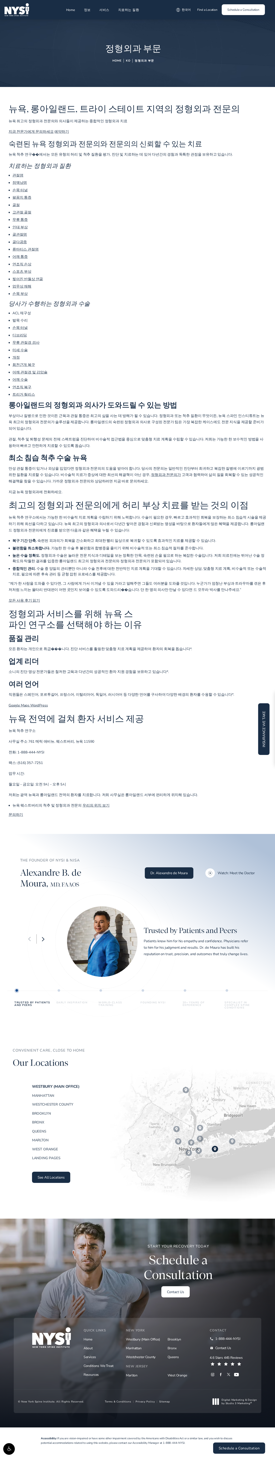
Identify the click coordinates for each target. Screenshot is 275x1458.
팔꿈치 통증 (21, 197)
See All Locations (51, 1177)
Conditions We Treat (98, 1365)
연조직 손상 (21, 264)
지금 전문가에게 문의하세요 (31, 131)
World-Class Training (110, 1004)
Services (90, 1357)
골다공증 (19, 242)
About (88, 1348)
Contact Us (175, 1291)
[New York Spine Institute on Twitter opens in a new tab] (228, 1374)
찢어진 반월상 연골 (27, 279)
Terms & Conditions (118, 1401)
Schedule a (178, 1263)
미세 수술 (20, 350)
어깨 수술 (20, 379)
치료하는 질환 (128, 10)
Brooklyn (41, 1113)
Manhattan (43, 1095)
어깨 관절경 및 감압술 (29, 372)
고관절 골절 (21, 212)
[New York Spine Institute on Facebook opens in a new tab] (220, 1374)
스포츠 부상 (21, 271)
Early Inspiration (72, 1002)
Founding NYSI (153, 1002)
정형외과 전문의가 (166, 474)
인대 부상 (20, 227)
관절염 (17, 175)
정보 (87, 10)
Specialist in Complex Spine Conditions (237, 1005)
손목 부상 (20, 293)
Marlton (40, 1140)
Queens (39, 1131)
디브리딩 (19, 335)
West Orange (45, 1149)
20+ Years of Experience (194, 1004)
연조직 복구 (21, 387)
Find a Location (207, 10)
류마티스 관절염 (25, 249)
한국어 (186, 10)
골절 (16, 205)
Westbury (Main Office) (55, 1086)
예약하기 (61, 131)
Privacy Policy (145, 1401)
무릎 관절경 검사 (25, 342)
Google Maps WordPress (28, 705)
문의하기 (16, 814)
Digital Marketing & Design (239, 1401)
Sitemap (164, 1401)
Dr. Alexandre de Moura (169, 873)
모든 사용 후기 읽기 (24, 600)
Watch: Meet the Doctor (236, 873)
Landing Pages (46, 1158)
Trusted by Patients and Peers (32, 1004)
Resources (91, 1374)
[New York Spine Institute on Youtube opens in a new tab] (236, 1374)
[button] (9, 1449)
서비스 (104, 10)
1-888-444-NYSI (174, 1443)
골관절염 (19, 234)
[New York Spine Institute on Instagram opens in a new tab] (212, 1374)
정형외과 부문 (144, 60)
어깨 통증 (20, 256)
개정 (16, 357)
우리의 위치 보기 (95, 805)
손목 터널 (20, 190)
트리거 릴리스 (23, 394)
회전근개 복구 (23, 364)
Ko (128, 60)
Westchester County (52, 1104)
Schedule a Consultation (243, 10)
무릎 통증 (20, 219)
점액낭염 (19, 182)
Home (70, 10)
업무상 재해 (21, 286)
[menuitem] (212, 1374)
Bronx (38, 1122)
